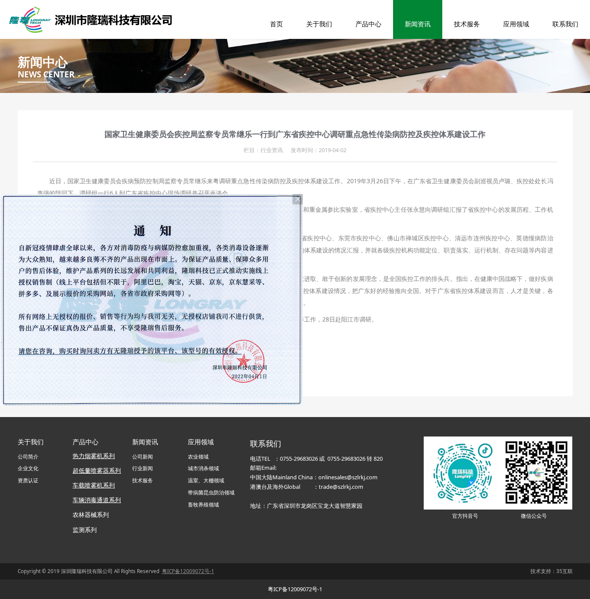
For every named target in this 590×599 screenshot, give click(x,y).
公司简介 (28, 456)
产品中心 (368, 23)
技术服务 (467, 23)
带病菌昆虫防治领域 (211, 492)
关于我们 (319, 23)
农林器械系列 (92, 514)
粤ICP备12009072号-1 (295, 589)
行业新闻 (142, 468)
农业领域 (198, 456)
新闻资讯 (418, 23)
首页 (276, 23)
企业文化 (28, 468)
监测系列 (85, 530)
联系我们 (565, 23)
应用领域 (516, 23)
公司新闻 (142, 456)
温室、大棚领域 (206, 480)
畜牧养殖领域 (203, 504)
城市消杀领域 (203, 468)
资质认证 (28, 480)
